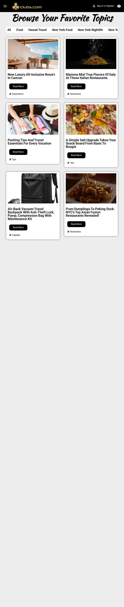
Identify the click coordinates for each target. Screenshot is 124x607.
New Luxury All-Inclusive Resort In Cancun (31, 76)
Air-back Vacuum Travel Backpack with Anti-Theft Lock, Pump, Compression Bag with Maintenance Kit (31, 214)
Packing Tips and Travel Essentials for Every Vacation (29, 141)
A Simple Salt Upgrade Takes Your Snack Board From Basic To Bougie (91, 143)
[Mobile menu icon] (5, 6)
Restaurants (75, 94)
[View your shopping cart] (119, 6)
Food (19, 30)
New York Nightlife (90, 30)
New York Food (62, 30)
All (9, 30)
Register (110, 6)
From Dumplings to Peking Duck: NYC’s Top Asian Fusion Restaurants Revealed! (90, 212)
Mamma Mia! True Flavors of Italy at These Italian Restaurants (91, 76)
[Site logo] (27, 6)
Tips (14, 159)
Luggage (16, 235)
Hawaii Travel (37, 30)
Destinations (17, 94)
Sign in (100, 6)
